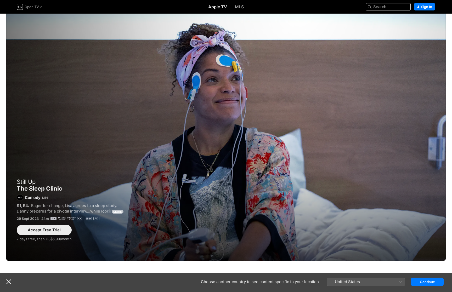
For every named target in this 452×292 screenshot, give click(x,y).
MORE (117, 212)
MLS (239, 6)
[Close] (8, 281)
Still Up (26, 181)
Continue (427, 282)
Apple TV (217, 6)
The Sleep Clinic (226, 137)
